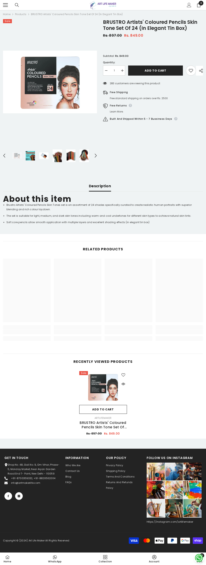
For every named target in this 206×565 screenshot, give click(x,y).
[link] (27, 332)
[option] (50, 82)
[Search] (16, 5)
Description (100, 185)
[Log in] (189, 5)
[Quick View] (123, 384)
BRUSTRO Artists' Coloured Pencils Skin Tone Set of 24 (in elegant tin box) (103, 424)
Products (20, 14)
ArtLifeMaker (103, 418)
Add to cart (155, 71)
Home (6, 14)
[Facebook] (8, 496)
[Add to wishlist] (191, 71)
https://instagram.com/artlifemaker (170, 521)
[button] (4, 156)
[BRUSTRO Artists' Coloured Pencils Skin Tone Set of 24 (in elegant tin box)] (103, 387)
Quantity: (109, 62)
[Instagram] (19, 496)
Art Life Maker (37, 540)
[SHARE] (199, 71)
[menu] (5, 5)
